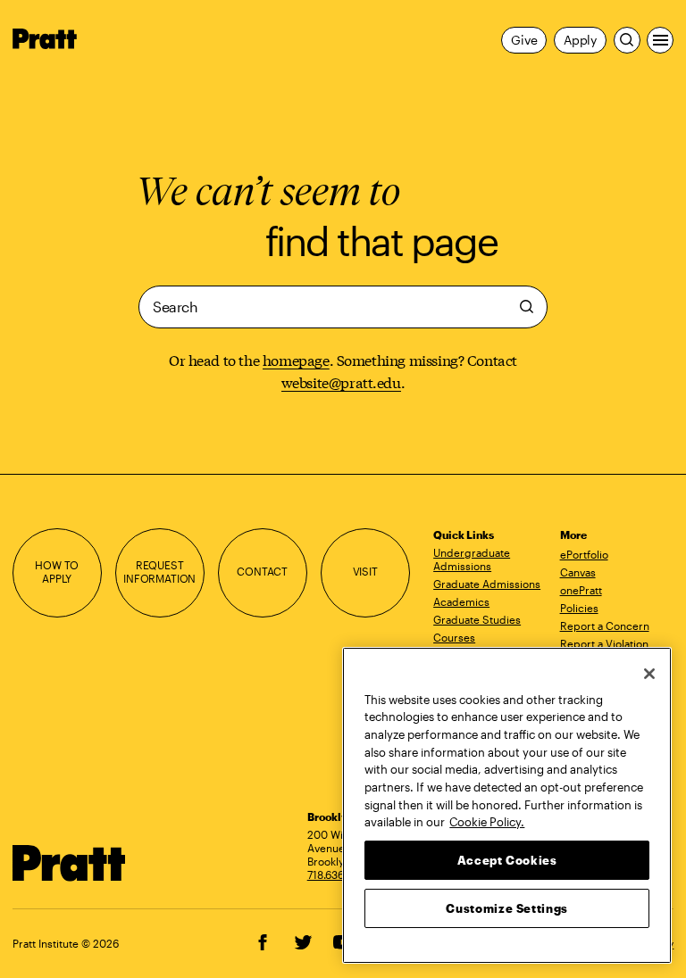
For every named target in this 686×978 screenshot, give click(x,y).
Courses (454, 637)
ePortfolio (584, 554)
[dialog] (342, 307)
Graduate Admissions (486, 583)
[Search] (627, 40)
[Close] (649, 673)
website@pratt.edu (341, 381)
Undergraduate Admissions (471, 559)
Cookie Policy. (486, 822)
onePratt (581, 590)
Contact (262, 571)
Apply (580, 39)
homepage (296, 359)
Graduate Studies (477, 619)
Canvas (578, 572)
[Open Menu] (660, 40)
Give (524, 39)
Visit (365, 571)
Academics (461, 601)
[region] (507, 805)
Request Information (159, 571)
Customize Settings (507, 908)
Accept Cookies (507, 860)
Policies (579, 607)
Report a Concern (604, 625)
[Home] (70, 863)
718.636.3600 (340, 874)
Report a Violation (604, 643)
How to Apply (57, 571)
